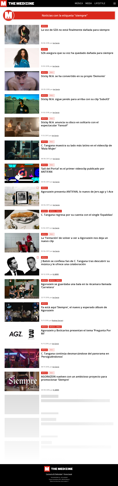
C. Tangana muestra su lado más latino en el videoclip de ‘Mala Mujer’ (69, 142)
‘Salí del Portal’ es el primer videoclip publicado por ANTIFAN (67, 165)
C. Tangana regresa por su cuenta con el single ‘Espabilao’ (65, 211)
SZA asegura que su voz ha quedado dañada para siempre (65, 49)
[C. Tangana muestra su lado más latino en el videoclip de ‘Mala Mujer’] (22, 150)
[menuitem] (78, 3)
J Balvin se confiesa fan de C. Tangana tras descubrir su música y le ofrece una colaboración (73, 258)
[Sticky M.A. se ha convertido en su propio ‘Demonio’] (22, 81)
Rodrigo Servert (57, 320)
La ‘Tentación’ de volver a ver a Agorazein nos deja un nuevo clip (67, 234)
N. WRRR (56, 274)
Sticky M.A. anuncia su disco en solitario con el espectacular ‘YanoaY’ (69, 119)
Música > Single (55, 211)
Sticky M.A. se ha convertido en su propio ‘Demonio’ (62, 72)
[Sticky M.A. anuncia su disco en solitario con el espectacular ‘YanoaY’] (22, 127)
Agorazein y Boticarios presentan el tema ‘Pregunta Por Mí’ (66, 327)
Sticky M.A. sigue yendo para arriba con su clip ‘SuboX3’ (64, 95)
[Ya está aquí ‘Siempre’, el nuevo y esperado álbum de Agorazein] (22, 312)
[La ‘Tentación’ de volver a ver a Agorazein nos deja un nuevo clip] (22, 242)
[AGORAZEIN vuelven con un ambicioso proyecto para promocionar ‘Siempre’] (22, 381)
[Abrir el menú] (114, 3)
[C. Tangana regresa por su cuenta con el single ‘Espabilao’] (22, 219)
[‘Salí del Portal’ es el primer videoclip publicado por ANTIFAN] (22, 173)
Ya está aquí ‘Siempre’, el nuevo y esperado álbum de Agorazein (67, 304)
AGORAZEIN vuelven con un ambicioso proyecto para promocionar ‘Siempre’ (73, 373)
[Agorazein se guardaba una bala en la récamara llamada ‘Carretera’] (22, 289)
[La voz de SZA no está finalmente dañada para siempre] (22, 34)
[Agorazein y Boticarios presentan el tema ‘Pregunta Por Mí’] (22, 335)
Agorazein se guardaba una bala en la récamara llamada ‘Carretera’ (69, 280)
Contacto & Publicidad (54, 474)
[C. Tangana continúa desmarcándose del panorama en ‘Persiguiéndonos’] (22, 358)
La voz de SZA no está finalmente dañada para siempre (64, 26)
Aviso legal (68, 474)
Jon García (56, 43)
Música (44, 26)
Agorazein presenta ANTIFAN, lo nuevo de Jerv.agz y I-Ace (65, 188)
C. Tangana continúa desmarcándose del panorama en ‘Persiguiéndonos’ (70, 350)
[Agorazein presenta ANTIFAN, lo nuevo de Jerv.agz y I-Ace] (22, 196)
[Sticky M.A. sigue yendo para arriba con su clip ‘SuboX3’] (22, 104)
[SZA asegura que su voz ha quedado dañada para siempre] (22, 57)
